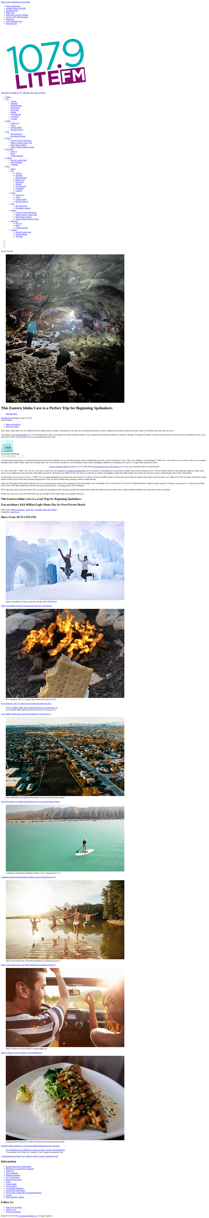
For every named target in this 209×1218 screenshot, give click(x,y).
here (64, 485)
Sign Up (14, 151)
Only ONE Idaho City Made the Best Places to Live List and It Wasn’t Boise (30, 802)
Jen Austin (15, 110)
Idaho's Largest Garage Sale (21, 143)
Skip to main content (9, 2)
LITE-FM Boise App (14, 21)
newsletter (38, 510)
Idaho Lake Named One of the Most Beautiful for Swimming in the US (28, 965)
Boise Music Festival (19, 145)
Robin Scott (15, 108)
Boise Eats (10, 19)
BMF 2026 (10, 13)
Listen (8, 121)
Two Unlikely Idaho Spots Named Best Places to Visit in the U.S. (26, 714)
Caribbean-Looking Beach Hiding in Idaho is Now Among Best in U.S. (28, 877)
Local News (14, 512)
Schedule (14, 103)
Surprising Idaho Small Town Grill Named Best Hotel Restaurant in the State (30, 1146)
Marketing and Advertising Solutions (20, 1169)
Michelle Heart (16, 106)
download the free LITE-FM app (106, 467)
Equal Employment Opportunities (18, 1167)
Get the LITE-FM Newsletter (17, 17)
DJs (7, 99)
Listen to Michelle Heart (58, 467)
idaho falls (30, 510)
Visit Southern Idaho (19, 435)
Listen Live (15, 123)
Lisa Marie (15, 117)
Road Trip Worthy (50, 510)
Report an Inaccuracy (14, 1180)
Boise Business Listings (15, 1197)
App (7, 132)
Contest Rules (11, 1184)
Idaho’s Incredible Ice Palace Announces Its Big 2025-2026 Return (26, 606)
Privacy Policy (11, 1186)
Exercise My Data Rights (15, 1191)
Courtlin (14, 119)
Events (8, 138)
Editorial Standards (13, 1175)
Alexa (13, 125)
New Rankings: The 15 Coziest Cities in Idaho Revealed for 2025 (26, 704)
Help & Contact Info (18, 160)
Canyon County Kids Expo (21, 141)
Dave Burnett (16, 114)
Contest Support (17, 156)
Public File (10, 1171)
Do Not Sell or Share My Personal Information (23, 1193)
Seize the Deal (11, 24)
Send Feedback (16, 162)
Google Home (16, 127)
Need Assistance (12, 1173)
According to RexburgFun (76, 471)
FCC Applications (13, 1177)
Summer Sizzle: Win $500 (16, 8)
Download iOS (16, 134)
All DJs (13, 101)
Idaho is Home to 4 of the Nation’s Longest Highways (21, 1053)
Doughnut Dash (12, 10)
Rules (13, 154)
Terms (8, 1182)
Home (8, 97)
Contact (9, 158)
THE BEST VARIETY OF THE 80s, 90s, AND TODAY (23, 93)
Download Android (18, 136)
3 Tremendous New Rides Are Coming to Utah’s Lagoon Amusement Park (29, 1156)
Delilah (13, 112)
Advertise (14, 165)
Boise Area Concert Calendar (17, 15)
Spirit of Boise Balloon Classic (22, 147)
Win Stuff (9, 149)
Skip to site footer (23, 2)
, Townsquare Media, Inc (27, 1216)
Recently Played (17, 130)
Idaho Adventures (18, 510)
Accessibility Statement (15, 1188)
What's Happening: (13, 6)
